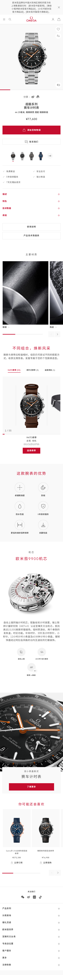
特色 (4, 201)
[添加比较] (58, 36)
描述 (4, 194)
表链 (4, 215)
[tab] (14, 371)
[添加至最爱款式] (58, 29)
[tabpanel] (31, 405)
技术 (6, 208)
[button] (58, 85)
